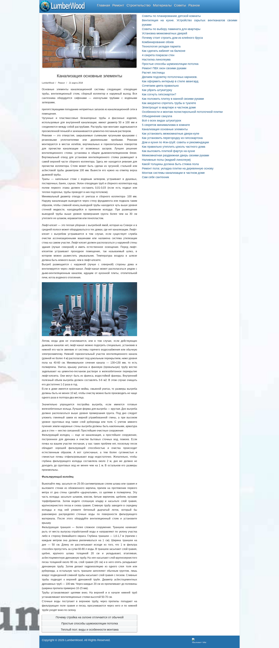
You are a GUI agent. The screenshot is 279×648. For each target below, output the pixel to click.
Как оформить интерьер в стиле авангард (170, 81)
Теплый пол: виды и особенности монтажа (90, 629)
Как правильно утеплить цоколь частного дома (173, 146)
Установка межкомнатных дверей (164, 33)
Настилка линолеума (156, 59)
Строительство (139, 5)
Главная (103, 5)
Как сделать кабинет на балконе (163, 50)
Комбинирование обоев (158, 42)
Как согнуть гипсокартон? (159, 94)
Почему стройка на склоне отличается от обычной (90, 617)
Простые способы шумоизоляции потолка (89, 623)
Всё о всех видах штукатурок (161, 120)
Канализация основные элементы (165, 129)
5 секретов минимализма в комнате (166, 125)
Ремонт (118, 5)
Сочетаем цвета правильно (160, 85)
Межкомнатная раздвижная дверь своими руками (175, 155)
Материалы (162, 5)
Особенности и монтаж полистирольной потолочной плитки (182, 111)
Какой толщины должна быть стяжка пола (170, 164)
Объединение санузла (157, 116)
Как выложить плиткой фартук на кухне (168, 151)
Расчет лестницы (153, 72)
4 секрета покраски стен (158, 55)
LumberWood (74, 640)
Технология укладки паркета (161, 46)
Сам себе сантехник (155, 177)
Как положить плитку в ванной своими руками (173, 98)
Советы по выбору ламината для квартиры (171, 29)
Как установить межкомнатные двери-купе (170, 133)
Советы (180, 5)
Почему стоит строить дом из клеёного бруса (172, 37)
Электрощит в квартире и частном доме (169, 107)
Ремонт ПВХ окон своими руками (164, 68)
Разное (194, 5)
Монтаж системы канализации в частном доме (173, 172)
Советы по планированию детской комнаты (171, 16)
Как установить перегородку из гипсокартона (172, 138)
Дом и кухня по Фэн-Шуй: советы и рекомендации (175, 142)
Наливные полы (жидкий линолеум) (166, 159)
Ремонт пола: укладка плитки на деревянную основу (177, 168)
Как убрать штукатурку (157, 90)
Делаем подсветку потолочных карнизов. (169, 77)
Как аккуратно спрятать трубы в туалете (169, 103)
